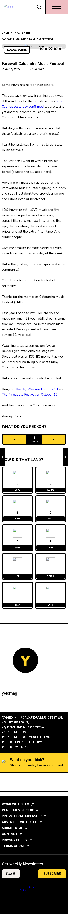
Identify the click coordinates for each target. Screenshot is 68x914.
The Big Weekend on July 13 (36, 389)
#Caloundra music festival (42, 717)
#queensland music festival (24, 727)
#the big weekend (15, 747)
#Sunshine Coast (15, 732)
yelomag (9, 693)
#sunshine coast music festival (26, 737)
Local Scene (21, 34)
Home (5, 34)
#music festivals (15, 722)
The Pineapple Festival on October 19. (30, 394)
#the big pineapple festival (23, 742)
